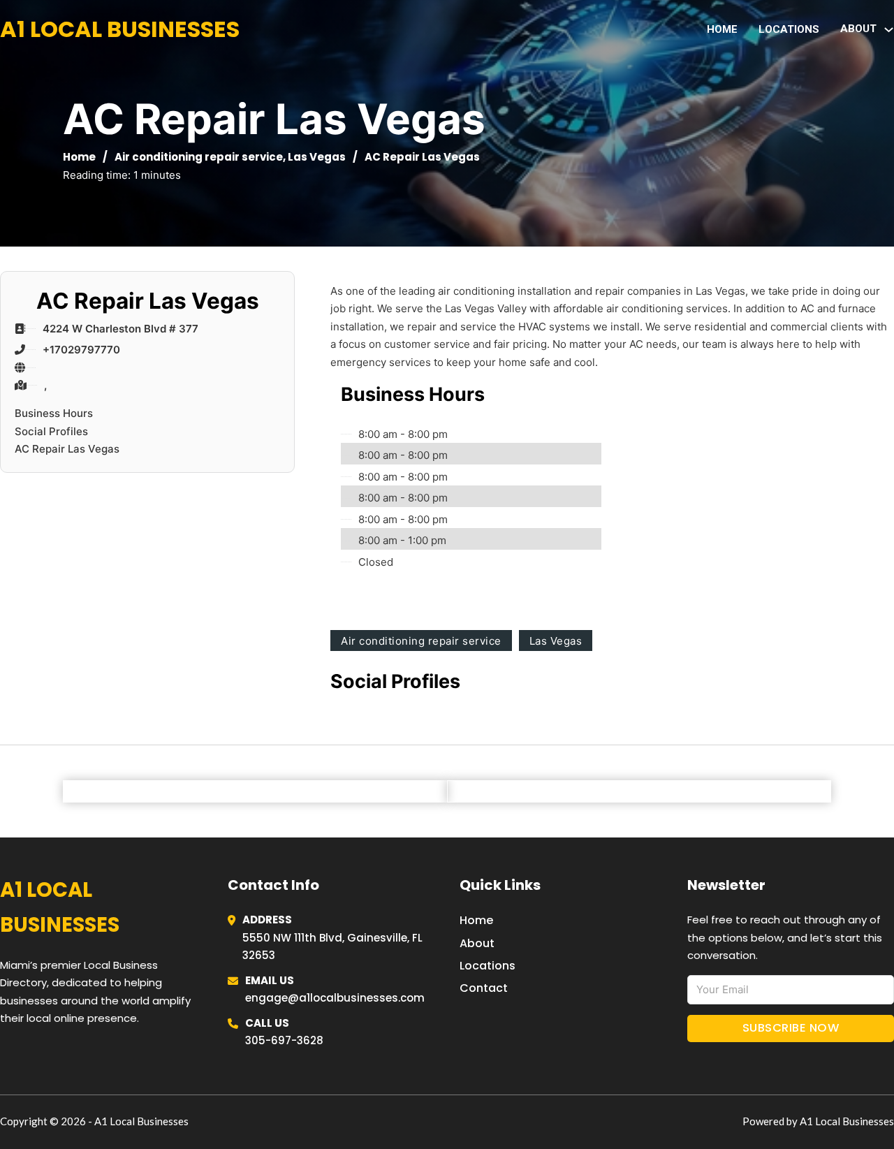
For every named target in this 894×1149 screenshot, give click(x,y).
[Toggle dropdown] (889, 29)
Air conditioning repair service (199, 156)
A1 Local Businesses (120, 29)
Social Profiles (51, 431)
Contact (484, 988)
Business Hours (54, 413)
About (477, 943)
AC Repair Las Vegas (67, 448)
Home (722, 29)
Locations (789, 29)
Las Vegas (317, 156)
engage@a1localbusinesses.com (335, 997)
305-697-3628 (284, 1040)
